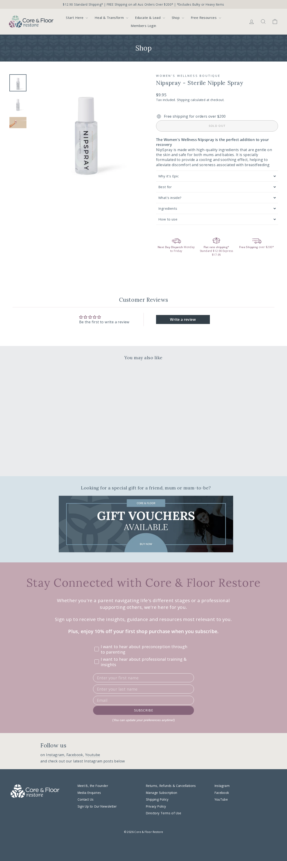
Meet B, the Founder (93, 786)
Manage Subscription (161, 793)
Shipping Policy (157, 799)
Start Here (75, 17)
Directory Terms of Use (163, 813)
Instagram (55, 754)
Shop (176, 17)
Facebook (74, 754)
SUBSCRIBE (143, 710)
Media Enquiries (89, 793)
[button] (217, 176)
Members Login (143, 25)
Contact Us (86, 799)
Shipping (183, 100)
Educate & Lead (148, 17)
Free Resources (204, 17)
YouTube (221, 799)
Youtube (92, 754)
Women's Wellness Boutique (188, 76)
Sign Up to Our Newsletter (97, 806)
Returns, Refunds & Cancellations (171, 786)
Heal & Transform (110, 17)
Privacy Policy (156, 806)
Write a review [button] (183, 319)
